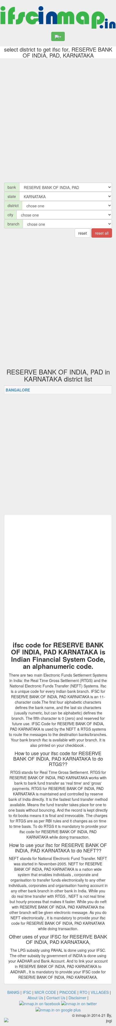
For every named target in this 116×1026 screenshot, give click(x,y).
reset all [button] (101, 233)
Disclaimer (77, 997)
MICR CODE (45, 992)
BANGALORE (18, 390)
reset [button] (82, 233)
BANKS (13, 992)
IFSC (27, 992)
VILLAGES (100, 992)
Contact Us (55, 997)
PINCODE (67, 992)
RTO (83, 992)
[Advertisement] (58, 119)
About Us (35, 997)
